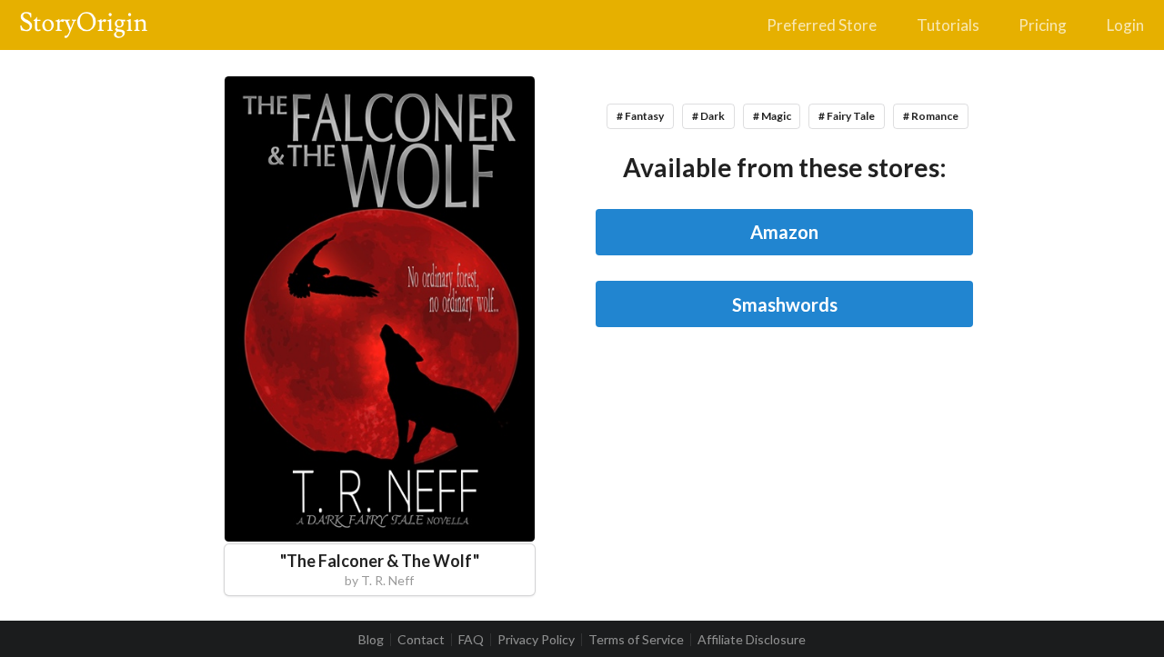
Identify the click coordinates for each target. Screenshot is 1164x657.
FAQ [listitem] (471, 639)
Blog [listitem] (371, 639)
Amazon (784, 232)
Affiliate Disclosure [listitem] (751, 639)
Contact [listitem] (421, 639)
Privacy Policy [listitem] (536, 639)
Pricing (1042, 25)
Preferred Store (822, 25)
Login (1125, 25)
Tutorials (948, 25)
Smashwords (785, 304)
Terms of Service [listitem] (636, 639)
